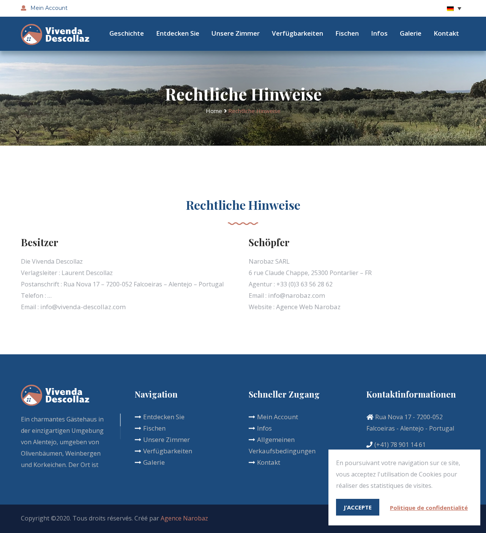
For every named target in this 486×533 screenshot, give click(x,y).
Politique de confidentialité (429, 507)
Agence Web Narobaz (308, 306)
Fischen (347, 33)
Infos (379, 33)
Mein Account (48, 8)
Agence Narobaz (184, 518)
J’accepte (358, 507)
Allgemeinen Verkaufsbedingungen (282, 445)
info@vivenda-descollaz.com (83, 306)
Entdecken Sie (177, 33)
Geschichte (126, 33)
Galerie (410, 33)
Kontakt (446, 33)
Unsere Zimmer (235, 33)
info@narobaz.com (296, 295)
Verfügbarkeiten (297, 33)
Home (214, 111)
